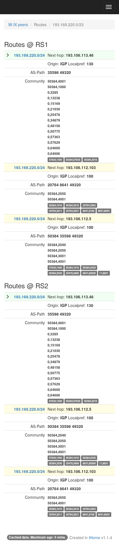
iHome (94, 537)
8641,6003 (104, 210)
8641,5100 (88, 210)
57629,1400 (55, 159)
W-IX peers (18, 24)
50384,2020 (89, 267)
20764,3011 (55, 210)
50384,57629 (73, 159)
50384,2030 (55, 273)
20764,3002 (89, 205)
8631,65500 (89, 273)
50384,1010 (55, 205)
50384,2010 (90, 159)
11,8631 (103, 273)
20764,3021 (72, 210)
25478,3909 (72, 273)
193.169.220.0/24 (29, 55)
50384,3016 (72, 205)
